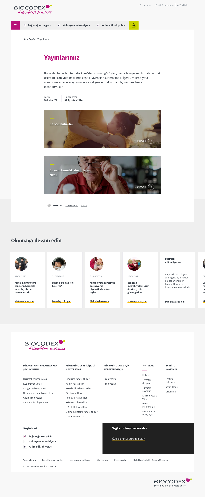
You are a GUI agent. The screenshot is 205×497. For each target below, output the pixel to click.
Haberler (147, 375)
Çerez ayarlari (120, 459)
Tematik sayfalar (146, 389)
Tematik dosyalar (147, 381)
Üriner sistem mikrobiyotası (38, 393)
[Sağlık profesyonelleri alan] (134, 25)
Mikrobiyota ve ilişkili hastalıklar (80, 367)
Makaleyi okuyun (24, 301)
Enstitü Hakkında (165, 5)
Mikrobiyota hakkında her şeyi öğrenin (40, 367)
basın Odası (171, 386)
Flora (84, 205)
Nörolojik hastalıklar (76, 407)
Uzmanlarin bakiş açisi (148, 413)
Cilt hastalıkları (74, 393)
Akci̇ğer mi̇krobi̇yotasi (34, 388)
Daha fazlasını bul (174, 301)
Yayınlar (148, 365)
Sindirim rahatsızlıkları (78, 378)
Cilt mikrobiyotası (32, 397)
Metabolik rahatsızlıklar (78, 388)
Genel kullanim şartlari (52, 459)
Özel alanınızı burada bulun (128, 438)
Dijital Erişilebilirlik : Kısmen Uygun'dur (151, 459)
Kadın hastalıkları (75, 383)
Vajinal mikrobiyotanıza (35, 402)
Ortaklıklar (171, 391)
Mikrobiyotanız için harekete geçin (116, 367)
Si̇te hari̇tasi (102, 459)
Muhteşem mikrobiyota (76, 25)
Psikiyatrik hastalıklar (77, 402)
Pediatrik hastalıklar (76, 397)
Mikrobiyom (72, 205)
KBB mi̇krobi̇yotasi (32, 383)
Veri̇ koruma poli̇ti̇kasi (80, 459)
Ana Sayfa (29, 39)
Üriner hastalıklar (75, 416)
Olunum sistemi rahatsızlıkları (82, 411)
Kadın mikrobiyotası (114, 25)
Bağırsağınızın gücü (39, 25)
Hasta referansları (148, 405)
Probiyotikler (110, 378)
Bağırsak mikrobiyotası (35, 378)
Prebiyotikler (110, 383)
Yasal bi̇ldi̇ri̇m (29, 459)
